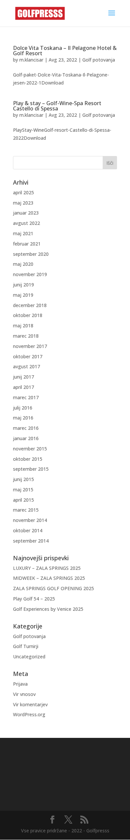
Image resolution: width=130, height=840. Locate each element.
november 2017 (30, 346)
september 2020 (31, 254)
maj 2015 (23, 489)
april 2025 (23, 192)
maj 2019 (23, 295)
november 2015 (30, 448)
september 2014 (31, 541)
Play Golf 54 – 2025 (34, 598)
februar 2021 (27, 244)
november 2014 (30, 520)
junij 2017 (23, 377)
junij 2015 (23, 479)
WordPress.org (29, 714)
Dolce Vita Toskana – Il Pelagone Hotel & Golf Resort (65, 50)
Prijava (20, 684)
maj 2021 (23, 233)
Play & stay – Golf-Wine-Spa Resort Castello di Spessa (57, 105)
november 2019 (30, 274)
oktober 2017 (27, 356)
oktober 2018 (27, 315)
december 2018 (30, 305)
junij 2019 (23, 284)
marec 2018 (26, 336)
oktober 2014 (27, 530)
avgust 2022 (26, 223)
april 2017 (23, 387)
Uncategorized (29, 656)
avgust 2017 (26, 366)
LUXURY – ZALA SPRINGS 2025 (47, 568)
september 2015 (31, 469)
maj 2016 (23, 418)
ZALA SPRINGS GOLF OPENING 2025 (53, 588)
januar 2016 (26, 438)
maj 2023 (23, 203)
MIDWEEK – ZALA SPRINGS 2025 (49, 578)
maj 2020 (23, 264)
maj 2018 (23, 325)
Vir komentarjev (30, 704)
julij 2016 (22, 408)
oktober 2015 (27, 459)
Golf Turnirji (25, 646)
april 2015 (23, 500)
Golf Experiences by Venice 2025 (48, 609)
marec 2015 (26, 510)
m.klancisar (31, 60)
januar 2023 (26, 213)
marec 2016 (26, 428)
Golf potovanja (98, 60)
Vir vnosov (24, 694)
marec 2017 (26, 397)
